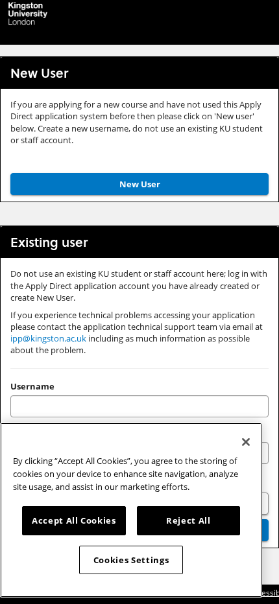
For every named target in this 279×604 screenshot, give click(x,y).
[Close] (246, 442)
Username (32, 386)
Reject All (188, 520)
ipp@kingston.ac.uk (48, 338)
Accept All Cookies (74, 520)
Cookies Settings (131, 560)
